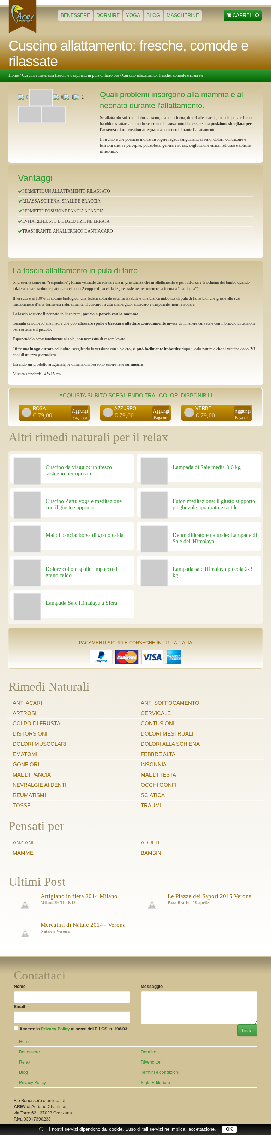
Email (19, 1007)
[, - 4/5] (30, 114)
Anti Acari (27, 703)
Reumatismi (29, 795)
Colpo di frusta (36, 723)
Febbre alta (158, 754)
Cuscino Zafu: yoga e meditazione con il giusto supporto (84, 504)
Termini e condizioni (160, 1072)
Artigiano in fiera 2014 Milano (79, 896)
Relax (24, 1062)
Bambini (152, 853)
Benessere (75, 15)
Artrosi (24, 713)
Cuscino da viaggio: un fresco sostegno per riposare (79, 470)
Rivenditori (151, 1062)
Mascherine (183, 15)
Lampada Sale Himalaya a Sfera (81, 603)
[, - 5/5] (53, 114)
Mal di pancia (32, 775)
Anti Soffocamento (170, 703)
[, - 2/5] (68, 97)
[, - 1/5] (58, 97)
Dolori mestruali (167, 734)
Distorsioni (30, 734)
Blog (153, 15)
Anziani (23, 842)
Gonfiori (26, 764)
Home (13, 75)
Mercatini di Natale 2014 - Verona (83, 925)
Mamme (23, 853)
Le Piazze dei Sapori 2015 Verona (210, 896)
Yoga (133, 15)
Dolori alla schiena (170, 744)
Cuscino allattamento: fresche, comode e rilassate (162, 75)
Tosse (22, 805)
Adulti (150, 842)
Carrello (245, 15)
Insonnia (154, 764)
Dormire (108, 15)
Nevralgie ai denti (39, 785)
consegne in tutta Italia (160, 642)
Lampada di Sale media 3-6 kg (207, 467)
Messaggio (152, 986)
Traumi (151, 805)
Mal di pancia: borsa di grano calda (85, 535)
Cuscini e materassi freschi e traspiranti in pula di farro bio (70, 75)
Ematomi (25, 754)
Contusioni (157, 723)
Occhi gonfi (158, 785)
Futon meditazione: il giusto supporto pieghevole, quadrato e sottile (214, 504)
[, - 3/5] (78, 97)
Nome (20, 986)
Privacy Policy (55, 1028)
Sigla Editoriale (155, 1082)
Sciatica (153, 795)
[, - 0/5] (41, 97)
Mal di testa (158, 775)
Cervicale (156, 713)
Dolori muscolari (39, 744)
